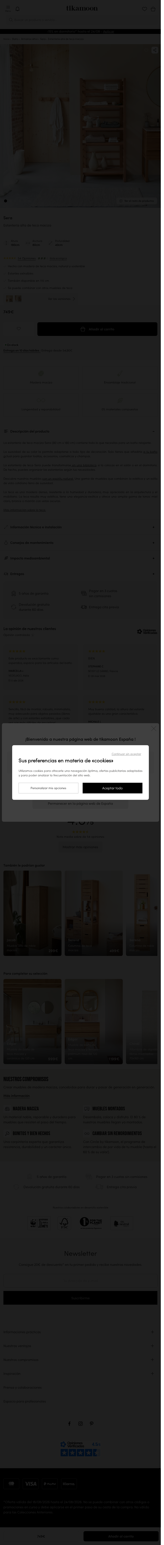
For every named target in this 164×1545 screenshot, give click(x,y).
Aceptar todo (112, 788)
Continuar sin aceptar (126, 754)
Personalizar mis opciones (48, 788)
